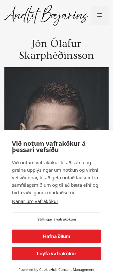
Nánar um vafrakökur (35, 201)
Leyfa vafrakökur (56, 253)
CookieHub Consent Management (66, 269)
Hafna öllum (56, 236)
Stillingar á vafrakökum (56, 219)
